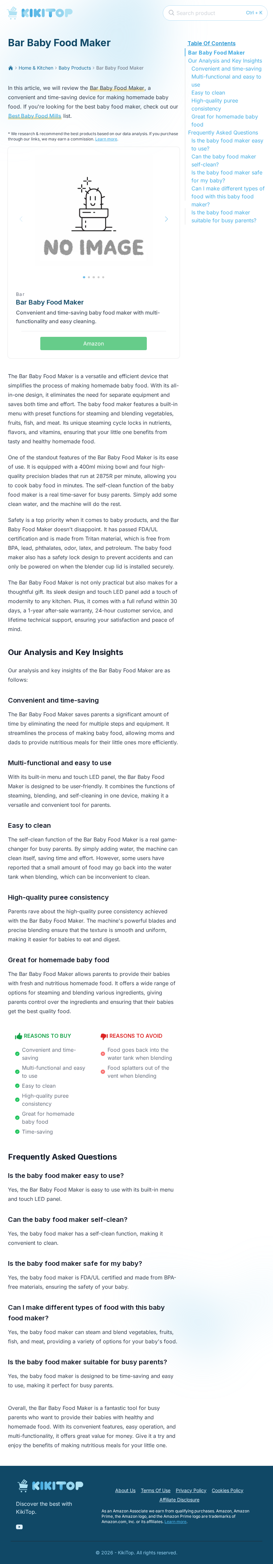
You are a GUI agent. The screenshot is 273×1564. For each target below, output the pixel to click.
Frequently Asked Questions (223, 132)
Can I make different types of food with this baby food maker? (228, 196)
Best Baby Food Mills (34, 115)
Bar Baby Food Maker (216, 52)
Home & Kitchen (36, 68)
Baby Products (75, 68)
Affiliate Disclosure (179, 1499)
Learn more (106, 138)
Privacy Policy (191, 1490)
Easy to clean (208, 92)
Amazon (93, 343)
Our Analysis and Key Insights (225, 60)
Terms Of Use (155, 1490)
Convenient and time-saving (226, 68)
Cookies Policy (227, 1490)
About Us (125, 1490)
